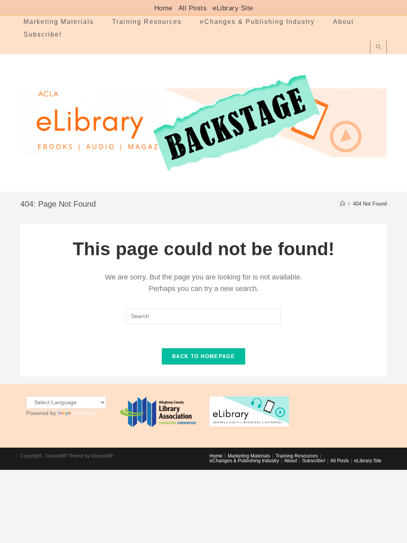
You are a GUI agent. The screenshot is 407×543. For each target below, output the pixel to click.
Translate (84, 413)
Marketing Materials (249, 456)
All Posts (192, 8)
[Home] (342, 204)
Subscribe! (313, 460)
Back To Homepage (203, 356)
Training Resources (296, 456)
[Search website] (378, 47)
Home (163, 8)
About (290, 460)
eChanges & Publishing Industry (244, 460)
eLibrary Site (233, 8)
